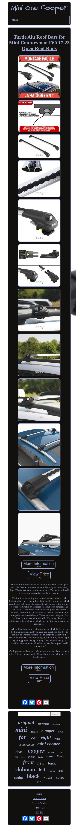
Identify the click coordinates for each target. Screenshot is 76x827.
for (22, 737)
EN (37, 812)
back (52, 763)
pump (31, 756)
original (26, 722)
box (16, 757)
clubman (25, 769)
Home (39, 793)
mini (21, 729)
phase (19, 751)
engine (18, 777)
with (61, 752)
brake (40, 757)
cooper (36, 750)
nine (61, 770)
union (51, 752)
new (40, 763)
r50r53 (52, 771)
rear (33, 738)
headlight (56, 724)
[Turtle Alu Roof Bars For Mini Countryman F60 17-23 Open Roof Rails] (39, 77)
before (34, 731)
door (60, 731)
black (33, 776)
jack (39, 781)
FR (41, 812)
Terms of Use (39, 807)
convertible (43, 724)
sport (49, 756)
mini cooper (48, 743)
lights (60, 756)
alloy (23, 757)
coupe (60, 777)
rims (57, 738)
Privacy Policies (39, 803)
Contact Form (39, 798)
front (28, 762)
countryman (26, 744)
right (46, 737)
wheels (47, 777)
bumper (47, 731)
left (42, 769)
